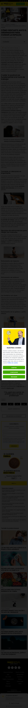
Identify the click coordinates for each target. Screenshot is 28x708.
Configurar (14, 372)
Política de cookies (13, 363)
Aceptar (14, 367)
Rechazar (14, 377)
